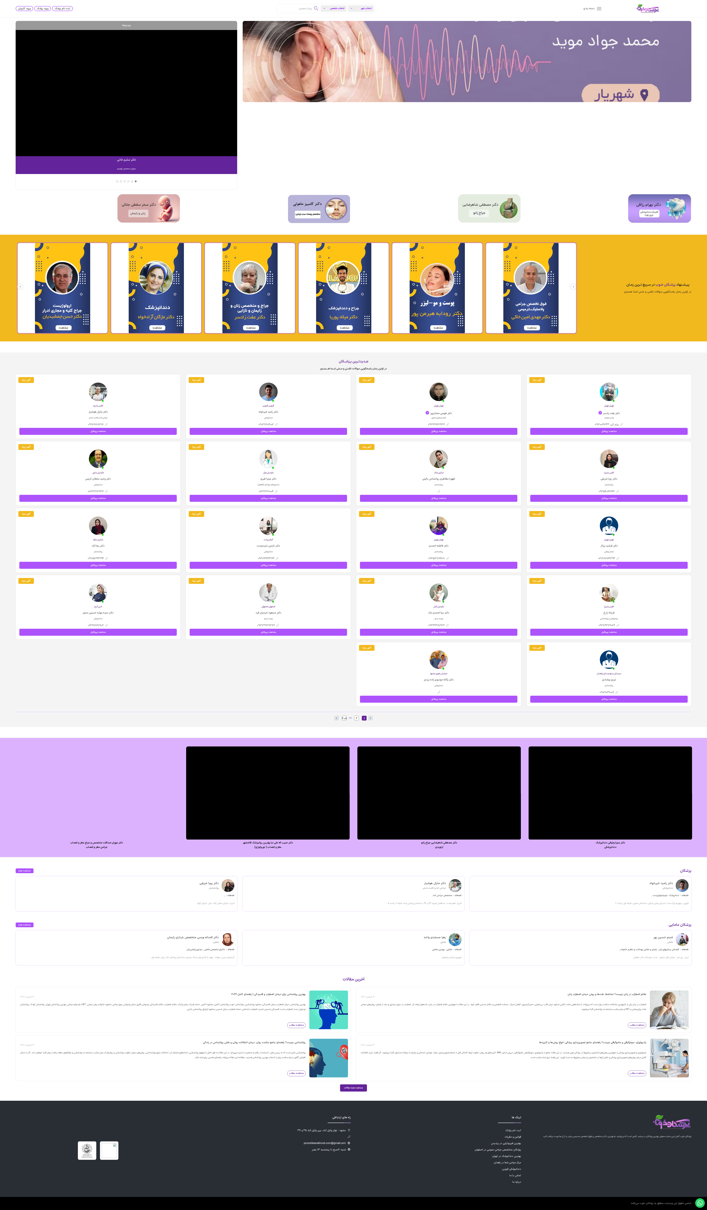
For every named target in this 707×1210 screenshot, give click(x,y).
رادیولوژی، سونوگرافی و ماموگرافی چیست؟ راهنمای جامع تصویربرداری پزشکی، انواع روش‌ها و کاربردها (592, 1042)
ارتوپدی (439, 847)
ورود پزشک (42, 8)
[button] (20, 286)
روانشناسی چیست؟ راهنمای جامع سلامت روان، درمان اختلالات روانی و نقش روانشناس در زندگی (254, 1042)
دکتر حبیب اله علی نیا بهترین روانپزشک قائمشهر (268, 843)
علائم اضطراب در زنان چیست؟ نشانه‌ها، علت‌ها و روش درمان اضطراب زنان (607, 994)
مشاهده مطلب (637, 1025)
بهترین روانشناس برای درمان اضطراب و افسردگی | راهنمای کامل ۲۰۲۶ (268, 994)
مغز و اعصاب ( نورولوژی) (268, 847)
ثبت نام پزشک (62, 8)
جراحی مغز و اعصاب (97, 847)
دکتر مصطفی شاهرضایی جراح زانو (439, 843)
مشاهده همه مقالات (353, 1088)
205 (344, 718)
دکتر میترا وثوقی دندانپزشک (610, 843)
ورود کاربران (24, 8)
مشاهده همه (24, 870)
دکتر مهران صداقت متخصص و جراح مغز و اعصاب (96, 843)
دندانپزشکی (610, 847)
